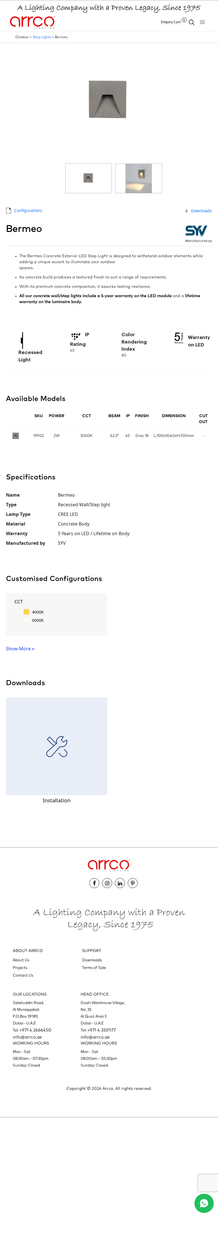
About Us (21, 960)
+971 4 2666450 (35, 1030)
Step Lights (42, 37)
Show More (19, 649)
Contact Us (23, 975)
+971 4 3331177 (101, 1030)
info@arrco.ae (27, 1037)
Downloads (201, 210)
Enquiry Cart (173, 22)
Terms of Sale (94, 968)
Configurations (28, 210)
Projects (20, 968)
